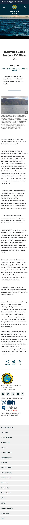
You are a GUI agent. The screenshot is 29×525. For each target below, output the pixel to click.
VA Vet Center (5, 513)
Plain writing (4, 483)
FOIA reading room (6, 452)
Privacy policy (5, 488)
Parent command (6, 478)
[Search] (25, 7)
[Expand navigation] (3, 7)
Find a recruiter (5, 442)
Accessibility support (7, 427)
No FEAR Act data (6, 467)
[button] (14, 3)
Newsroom (13, 11)
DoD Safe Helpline (6, 437)
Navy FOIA (4, 447)
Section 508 (4, 432)
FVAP (2, 518)
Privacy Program (6, 493)
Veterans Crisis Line (7, 508)
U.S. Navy (4, 498)
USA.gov (3, 503)
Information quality (6, 457)
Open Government (6, 473)
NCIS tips (4, 462)
